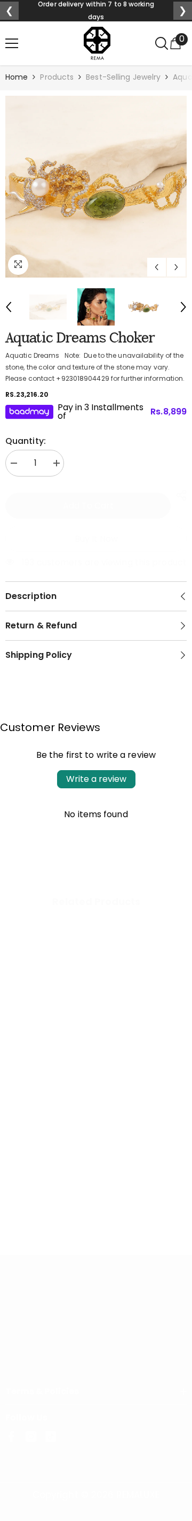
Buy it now (96, 539)
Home (16, 77)
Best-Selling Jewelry (123, 77)
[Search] (161, 43)
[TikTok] (51, 1436)
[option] (96, 187)
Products (57, 77)
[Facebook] (11, 1436)
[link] (96, 1194)
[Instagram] (31, 1436)
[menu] (11, 43)
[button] (156, 267)
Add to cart (88, 506)
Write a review (96, 779)
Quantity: (25, 441)
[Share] (179, 495)
